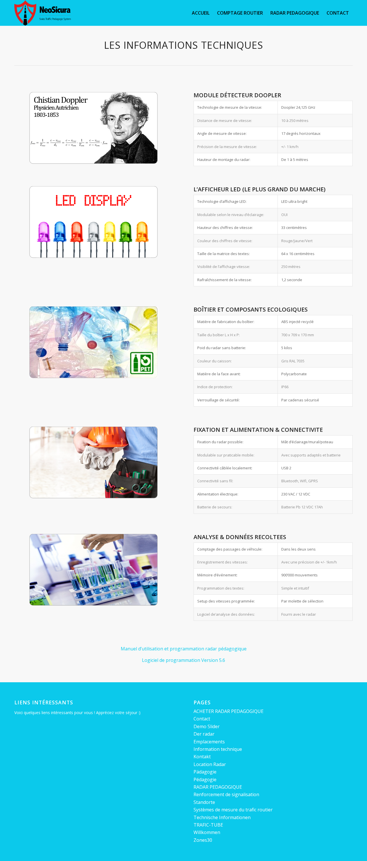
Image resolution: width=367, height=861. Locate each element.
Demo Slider (207, 726)
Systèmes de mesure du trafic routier (233, 809)
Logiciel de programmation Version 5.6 (183, 660)
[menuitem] (200, 13)
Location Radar (210, 764)
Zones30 (203, 840)
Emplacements (209, 741)
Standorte (204, 802)
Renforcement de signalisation (226, 794)
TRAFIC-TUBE (208, 825)
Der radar (204, 734)
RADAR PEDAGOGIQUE (218, 787)
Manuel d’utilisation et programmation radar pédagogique (184, 649)
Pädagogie (205, 772)
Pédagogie (205, 779)
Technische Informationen (222, 817)
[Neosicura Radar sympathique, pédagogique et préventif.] (42, 13)
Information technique (218, 749)
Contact (202, 719)
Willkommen (207, 832)
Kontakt (202, 756)
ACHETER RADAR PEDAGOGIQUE (228, 711)
